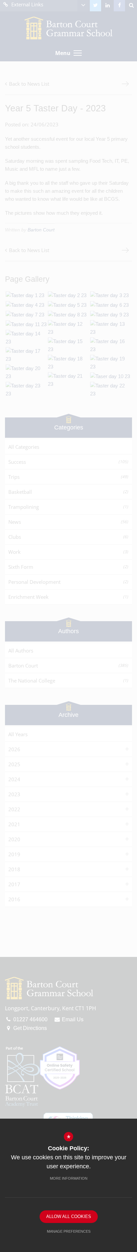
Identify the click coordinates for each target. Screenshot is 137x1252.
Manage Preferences (68, 1231)
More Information (68, 1178)
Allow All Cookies (68, 1216)
